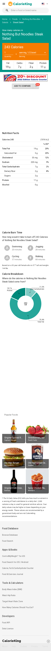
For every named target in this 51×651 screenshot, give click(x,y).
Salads (5, 22)
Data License (7, 628)
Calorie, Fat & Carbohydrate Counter (18, 568)
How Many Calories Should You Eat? (18, 607)
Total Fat (6, 149)
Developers (8, 616)
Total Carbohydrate (11, 167)
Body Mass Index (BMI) (12, 589)
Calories (6, 139)
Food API (6, 622)
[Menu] (4, 4)
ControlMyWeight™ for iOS (13, 556)
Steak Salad (18, 22)
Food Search (7, 541)
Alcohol (5, 185)
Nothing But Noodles (31, 19)
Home (4, 19)
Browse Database (10, 535)
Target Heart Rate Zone (12, 601)
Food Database (10, 528)
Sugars (7, 176)
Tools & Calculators (12, 582)
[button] (45, 4)
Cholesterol (7, 158)
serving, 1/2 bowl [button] (27, 52)
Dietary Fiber (9, 171)
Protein (5, 180)
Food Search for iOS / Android (15, 562)
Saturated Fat (10, 153)
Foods (15, 19)
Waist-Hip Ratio (9, 595)
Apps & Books (9, 549)
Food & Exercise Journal (12, 574)
